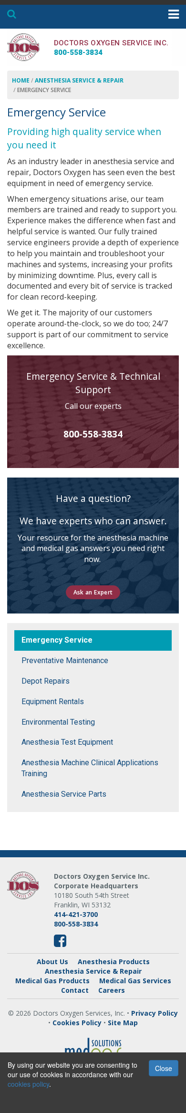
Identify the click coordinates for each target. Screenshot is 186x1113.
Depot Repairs (45, 681)
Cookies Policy (77, 1022)
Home (21, 80)
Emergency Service (57, 640)
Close (163, 1068)
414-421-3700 (76, 914)
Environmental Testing (58, 722)
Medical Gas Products (52, 980)
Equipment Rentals (52, 701)
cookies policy (28, 1084)
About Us (52, 961)
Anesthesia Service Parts (63, 794)
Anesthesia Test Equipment (67, 742)
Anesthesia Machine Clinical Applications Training (89, 768)
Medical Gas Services (135, 980)
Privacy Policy (154, 1013)
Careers (111, 990)
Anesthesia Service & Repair (79, 80)
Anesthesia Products (114, 961)
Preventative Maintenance (64, 660)
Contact (75, 990)
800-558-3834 (93, 433)
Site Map (123, 1022)
